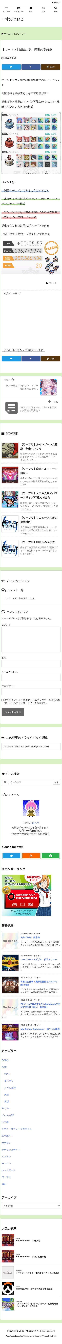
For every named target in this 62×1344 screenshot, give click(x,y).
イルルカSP (8, 1115)
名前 (3, 657)
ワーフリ (21, 33)
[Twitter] (11, 67)
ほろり (35, 822)
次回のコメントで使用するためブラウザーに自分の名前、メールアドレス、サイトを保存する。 (32, 701)
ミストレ (6, 1156)
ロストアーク (9, 1170)
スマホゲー (7, 1135)
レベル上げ (10, 1087)
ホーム (7, 33)
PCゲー (5, 1108)
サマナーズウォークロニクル (17, 1129)
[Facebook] (31, 67)
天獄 (6, 1094)
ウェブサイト (8, 685)
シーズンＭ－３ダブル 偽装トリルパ (39, 959)
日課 (6, 1101)
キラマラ (9, 1080)
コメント (6, 624)
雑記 (4, 1184)
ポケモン (6, 1142)
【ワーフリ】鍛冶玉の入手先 (37, 542)
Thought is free (49, 1336)
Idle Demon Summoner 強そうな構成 (40, 1029)
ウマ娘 (5, 1122)
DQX (4, 1067)
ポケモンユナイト (11, 1149)
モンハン (6, 1163)
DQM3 (5, 1060)
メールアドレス (9, 671)
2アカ (7, 1074)
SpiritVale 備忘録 (30, 937)
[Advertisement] (31, 319)
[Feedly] (50, 856)
